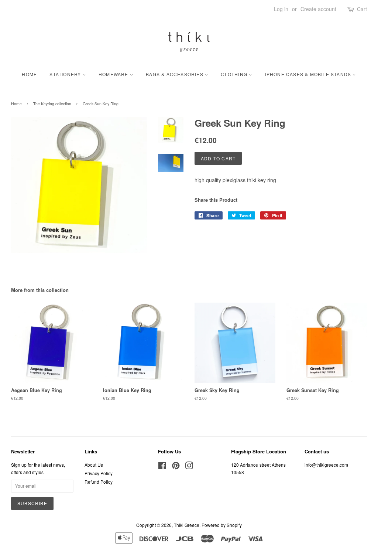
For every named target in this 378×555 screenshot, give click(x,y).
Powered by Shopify (222, 525)
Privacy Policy (99, 473)
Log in (281, 9)
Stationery (65, 74)
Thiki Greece (186, 525)
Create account (318, 9)
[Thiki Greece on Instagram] (189, 467)
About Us (94, 465)
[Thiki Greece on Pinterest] (176, 467)
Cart (362, 9)
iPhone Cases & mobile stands (309, 74)
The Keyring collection (52, 103)
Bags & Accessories (175, 74)
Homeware (114, 74)
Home (29, 74)
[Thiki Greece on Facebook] (162, 467)
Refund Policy (99, 482)
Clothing (235, 74)
